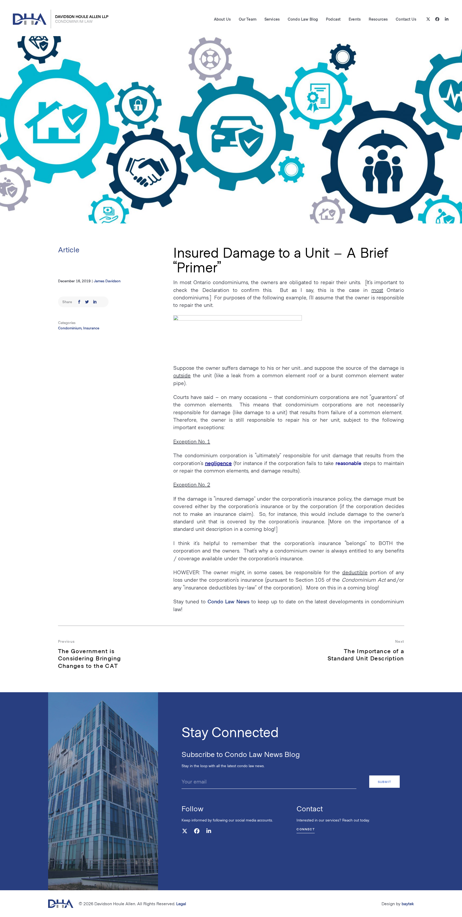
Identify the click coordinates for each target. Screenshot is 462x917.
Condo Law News (228, 601)
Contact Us (406, 19)
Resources (378, 19)
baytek (408, 903)
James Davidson (107, 281)
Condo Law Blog (303, 19)
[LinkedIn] (446, 19)
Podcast (333, 19)
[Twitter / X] (428, 19)
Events (355, 19)
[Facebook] (437, 19)
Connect (305, 829)
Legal (181, 903)
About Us (222, 19)
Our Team (247, 19)
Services (272, 19)
